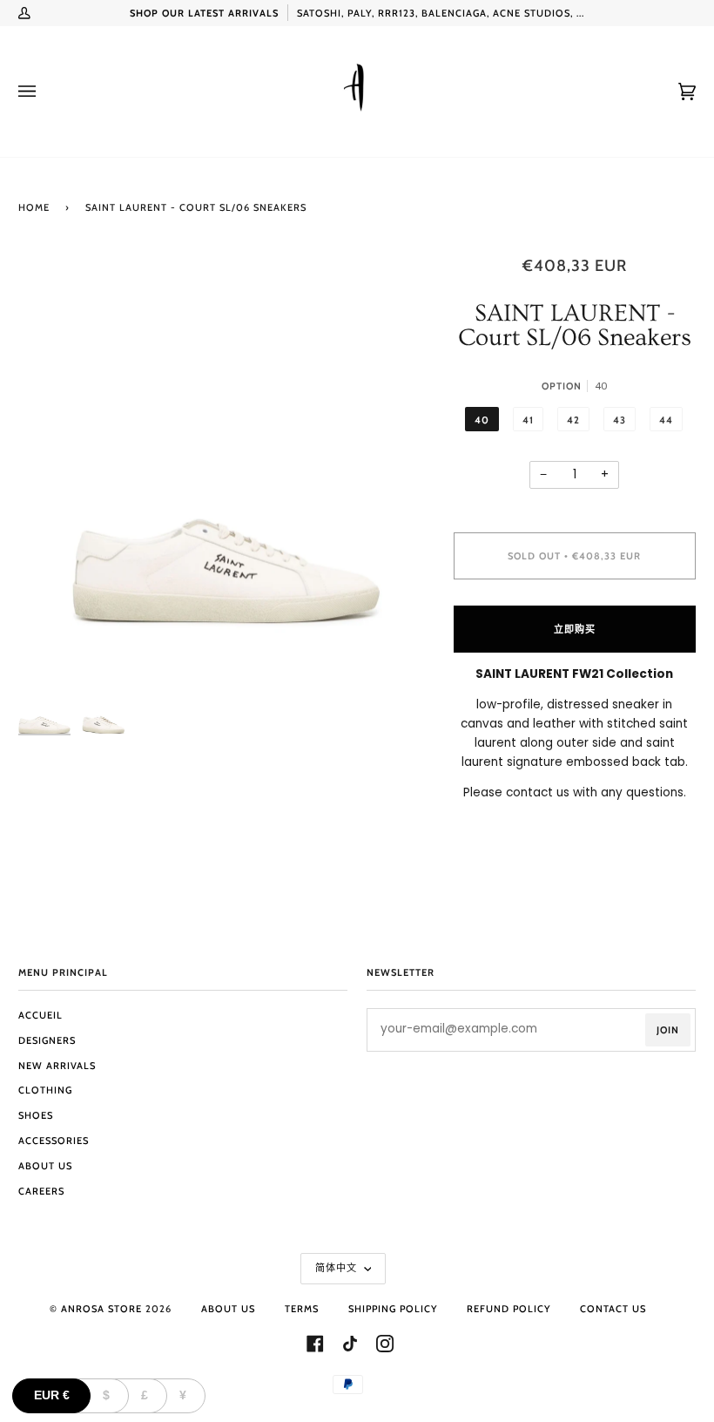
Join (668, 1030)
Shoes (35, 1115)
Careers (41, 1191)
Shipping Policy (392, 1309)
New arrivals (57, 1066)
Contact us (613, 1309)
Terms (302, 1309)
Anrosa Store (101, 1309)
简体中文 (337, 1268)
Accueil (40, 1015)
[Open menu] (44, 91)
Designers (47, 1040)
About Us (45, 1166)
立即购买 (575, 629)
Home (34, 207)
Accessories (53, 1140)
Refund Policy (508, 1309)
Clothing (45, 1090)
